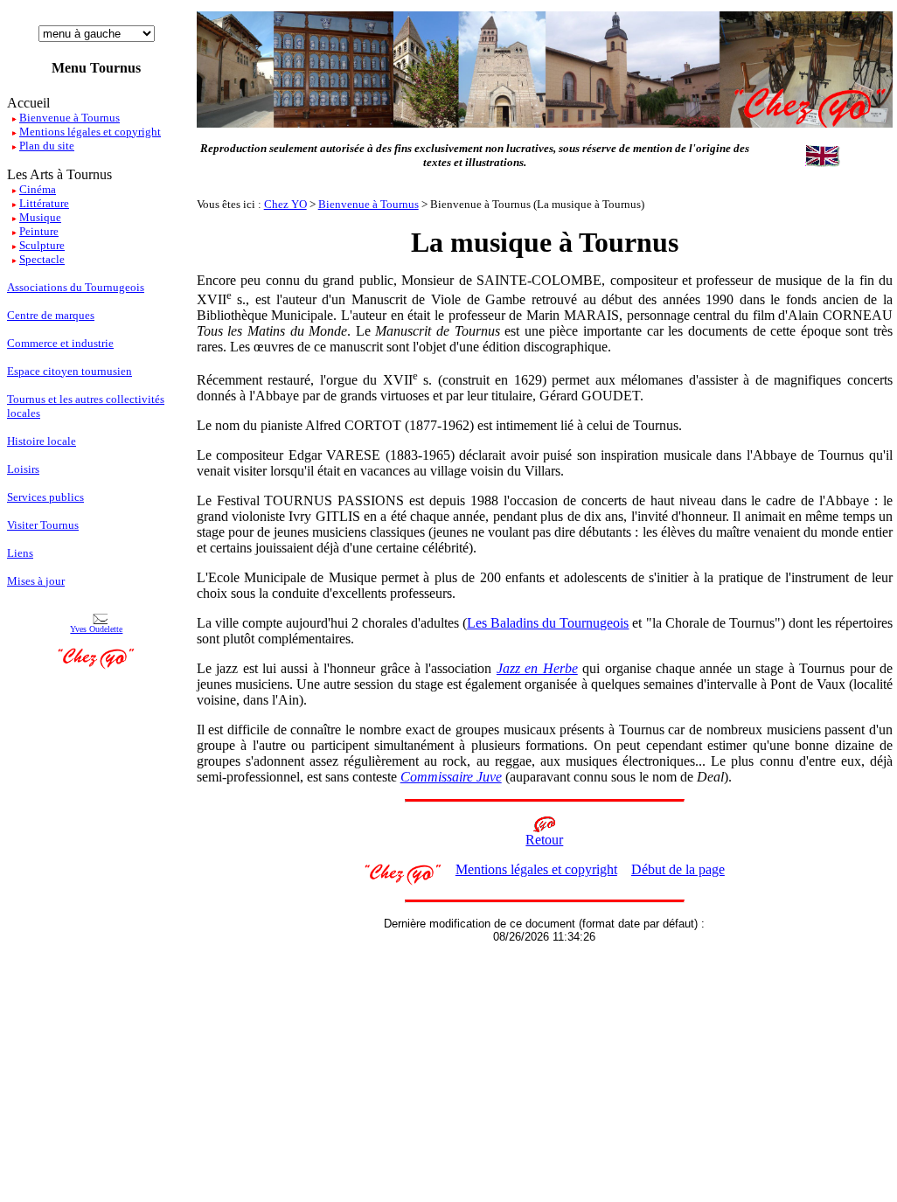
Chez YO (285, 204)
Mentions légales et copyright (536, 869)
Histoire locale (41, 441)
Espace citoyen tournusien (69, 371)
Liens (20, 552)
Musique (40, 217)
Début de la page (678, 869)
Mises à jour (36, 580)
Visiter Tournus (43, 525)
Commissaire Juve (451, 776)
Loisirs (23, 469)
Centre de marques (50, 315)
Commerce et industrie (60, 343)
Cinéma (37, 189)
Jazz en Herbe (537, 668)
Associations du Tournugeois (75, 287)
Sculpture (42, 245)
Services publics (45, 497)
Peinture (39, 231)
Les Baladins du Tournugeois (548, 622)
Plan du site (46, 145)
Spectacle (42, 259)
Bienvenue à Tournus (368, 204)
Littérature (44, 203)
